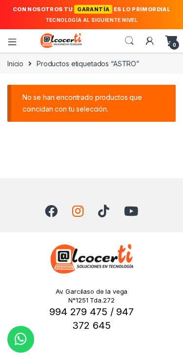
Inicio (15, 63)
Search (129, 41)
